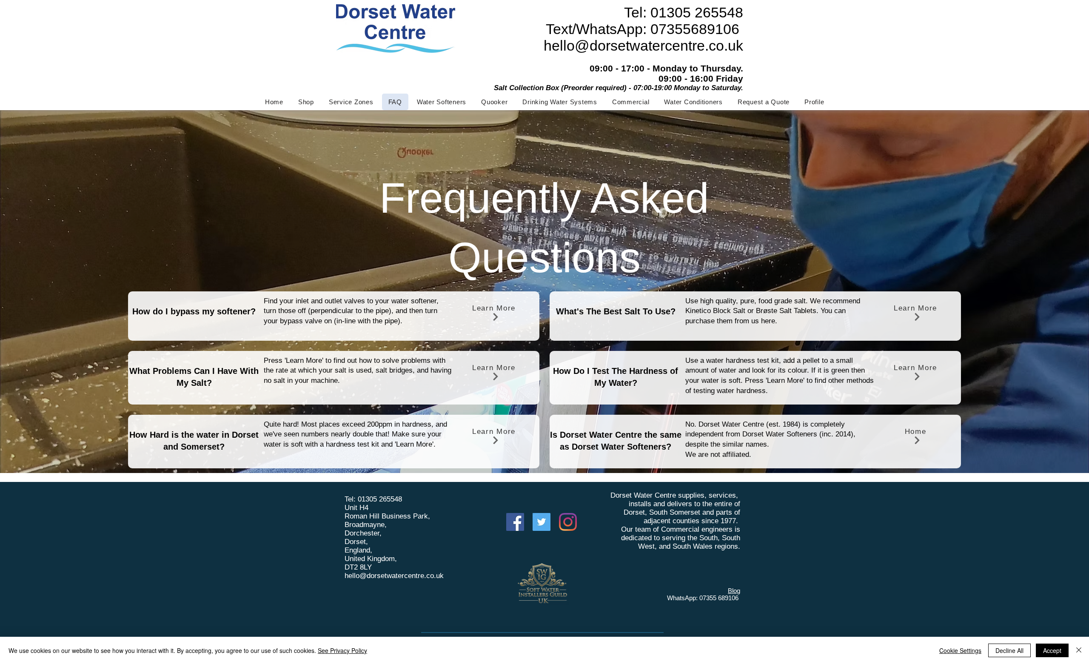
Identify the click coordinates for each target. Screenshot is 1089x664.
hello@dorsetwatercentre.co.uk (394, 576)
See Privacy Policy (342, 650)
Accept (1052, 650)
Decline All (1009, 650)
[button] (442, 102)
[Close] (1079, 650)
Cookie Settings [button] (960, 650)
